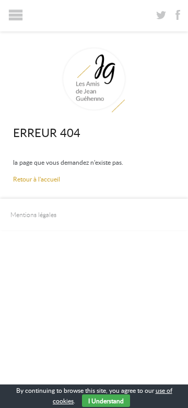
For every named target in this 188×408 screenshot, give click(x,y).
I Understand (106, 400)
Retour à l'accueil (36, 179)
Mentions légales (33, 214)
